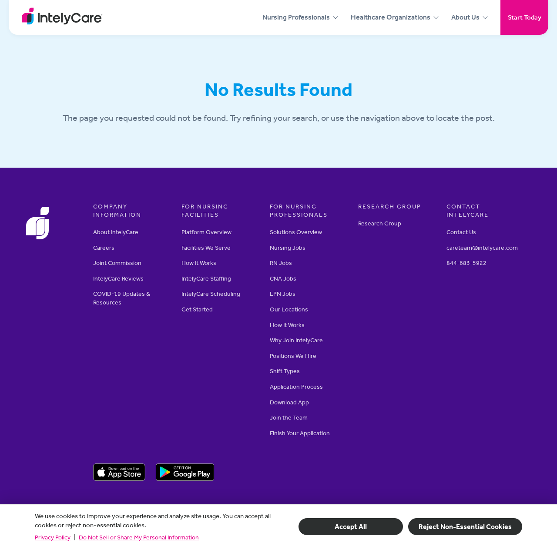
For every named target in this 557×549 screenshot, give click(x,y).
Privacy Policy (52, 537)
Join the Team (289, 417)
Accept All (351, 527)
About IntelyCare (115, 232)
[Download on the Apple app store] (119, 473)
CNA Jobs (283, 278)
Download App (289, 402)
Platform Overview (206, 232)
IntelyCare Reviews (118, 278)
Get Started (197, 309)
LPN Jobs (282, 294)
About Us (465, 17)
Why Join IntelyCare (296, 340)
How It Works (198, 263)
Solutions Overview (296, 232)
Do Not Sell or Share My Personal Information (139, 537)
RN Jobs (281, 263)
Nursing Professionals (296, 17)
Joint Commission (117, 263)
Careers (103, 247)
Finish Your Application (300, 433)
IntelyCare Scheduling (210, 294)
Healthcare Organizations (390, 17)
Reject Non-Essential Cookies (465, 527)
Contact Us (461, 232)
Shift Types (285, 371)
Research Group (379, 223)
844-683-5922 (466, 263)
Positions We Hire (293, 356)
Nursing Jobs (287, 247)
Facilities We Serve (206, 247)
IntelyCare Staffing (206, 278)
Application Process (296, 386)
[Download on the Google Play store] (185, 473)
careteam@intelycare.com (482, 247)
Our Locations (289, 309)
